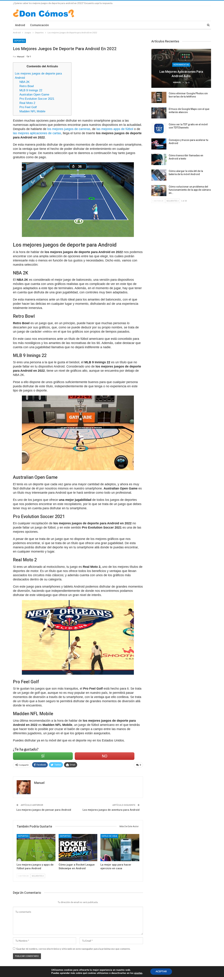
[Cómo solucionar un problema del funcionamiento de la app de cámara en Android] (158, 190)
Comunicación (39, 25)
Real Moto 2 (27, 103)
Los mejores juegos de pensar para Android (43, 809)
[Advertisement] (108, 86)
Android (20, 25)
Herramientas (181, 64)
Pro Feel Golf (28, 107)
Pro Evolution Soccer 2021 (36, 98)
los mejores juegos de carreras (68, 129)
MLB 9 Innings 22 (30, 90)
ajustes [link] (138, 973)
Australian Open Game (34, 94)
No (104, 756)
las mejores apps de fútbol (114, 129)
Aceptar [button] (161, 971)
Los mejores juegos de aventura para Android (111, 809)
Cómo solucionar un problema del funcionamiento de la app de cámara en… (190, 189)
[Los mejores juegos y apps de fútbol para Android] (36, 847)
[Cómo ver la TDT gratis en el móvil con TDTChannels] (158, 128)
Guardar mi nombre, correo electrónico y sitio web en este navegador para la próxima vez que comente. (73, 948)
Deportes (19, 41)
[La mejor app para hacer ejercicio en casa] (119, 847)
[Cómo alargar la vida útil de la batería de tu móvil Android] (158, 175)
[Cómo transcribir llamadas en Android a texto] (158, 159)
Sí (42, 756)
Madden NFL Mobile (32, 111)
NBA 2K (24, 82)
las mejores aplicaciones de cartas (37, 133)
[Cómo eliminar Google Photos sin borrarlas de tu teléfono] (158, 97)
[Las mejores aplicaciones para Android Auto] (181, 68)
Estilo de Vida (109, 836)
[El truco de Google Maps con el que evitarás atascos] (158, 113)
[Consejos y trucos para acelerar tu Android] (158, 144)
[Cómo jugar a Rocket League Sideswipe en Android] (78, 847)
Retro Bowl (26, 86)
